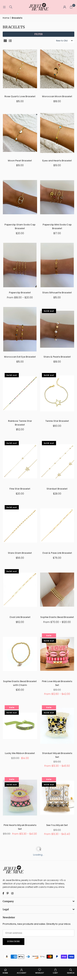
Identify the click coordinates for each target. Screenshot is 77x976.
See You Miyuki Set (57, 825)
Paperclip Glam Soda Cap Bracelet (19, 226)
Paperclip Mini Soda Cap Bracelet (57, 226)
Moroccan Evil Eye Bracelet (20, 356)
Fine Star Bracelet (19, 488)
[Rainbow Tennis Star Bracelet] (20, 393)
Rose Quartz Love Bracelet (19, 96)
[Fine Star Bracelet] (20, 461)
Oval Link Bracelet (19, 617)
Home (6, 17)
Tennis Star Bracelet (57, 421)
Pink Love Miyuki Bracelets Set (57, 683)
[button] (71, 7)
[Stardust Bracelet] (57, 461)
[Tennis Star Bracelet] (57, 393)
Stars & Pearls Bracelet (57, 356)
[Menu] (4, 7)
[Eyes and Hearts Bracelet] (57, 133)
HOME (5, 973)
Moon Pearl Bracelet (20, 160)
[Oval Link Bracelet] (20, 589)
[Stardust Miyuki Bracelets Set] (57, 725)
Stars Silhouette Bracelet (57, 292)
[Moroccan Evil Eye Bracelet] (20, 329)
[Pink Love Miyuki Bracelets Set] (57, 654)
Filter (38, 34)
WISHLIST (39, 973)
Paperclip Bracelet (20, 292)
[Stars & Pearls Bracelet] (57, 329)
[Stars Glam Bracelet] (20, 525)
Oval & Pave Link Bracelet (57, 553)
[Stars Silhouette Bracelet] (57, 265)
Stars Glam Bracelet (20, 553)
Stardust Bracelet (57, 488)
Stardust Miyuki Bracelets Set (57, 755)
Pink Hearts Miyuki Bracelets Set (20, 827)
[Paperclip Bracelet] (20, 265)
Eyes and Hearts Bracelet (57, 160)
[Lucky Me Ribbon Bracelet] (20, 725)
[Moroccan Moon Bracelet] (57, 69)
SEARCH (70, 973)
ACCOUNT (21, 973)
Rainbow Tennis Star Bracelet (20, 422)
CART (55, 973)
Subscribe (13, 941)
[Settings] (64, 7)
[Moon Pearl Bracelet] (20, 133)
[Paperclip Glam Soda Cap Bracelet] (20, 197)
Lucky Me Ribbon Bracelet (20, 753)
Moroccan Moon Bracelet (57, 96)
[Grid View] (5, 41)
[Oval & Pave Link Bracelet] (57, 525)
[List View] (10, 41)
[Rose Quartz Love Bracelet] (20, 69)
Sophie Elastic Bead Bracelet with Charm (20, 683)
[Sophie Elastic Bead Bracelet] (57, 589)
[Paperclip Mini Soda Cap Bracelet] (57, 197)
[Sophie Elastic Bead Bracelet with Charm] (20, 654)
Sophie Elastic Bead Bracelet (57, 617)
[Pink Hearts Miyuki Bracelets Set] (20, 797)
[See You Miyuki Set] (57, 797)
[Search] (11, 7)
